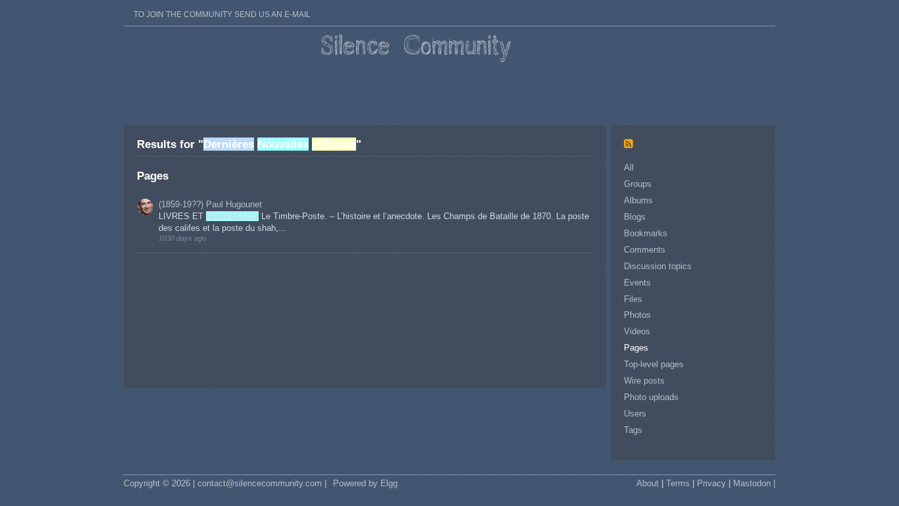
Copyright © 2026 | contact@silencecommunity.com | (225, 483)
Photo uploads (651, 397)
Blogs (635, 217)
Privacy (711, 483)
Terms (678, 483)
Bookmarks (645, 233)
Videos (637, 331)
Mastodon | (754, 483)
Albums (638, 200)
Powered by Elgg (365, 483)
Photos (637, 315)
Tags (633, 430)
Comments (644, 250)
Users (635, 413)
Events (637, 283)
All (629, 167)
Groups (638, 184)
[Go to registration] (222, 6)
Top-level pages (654, 364)
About (647, 483)
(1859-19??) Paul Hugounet (210, 204)
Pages (636, 348)
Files (633, 299)
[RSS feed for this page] (632, 144)
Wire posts (644, 381)
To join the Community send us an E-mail (222, 14)
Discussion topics (658, 266)
